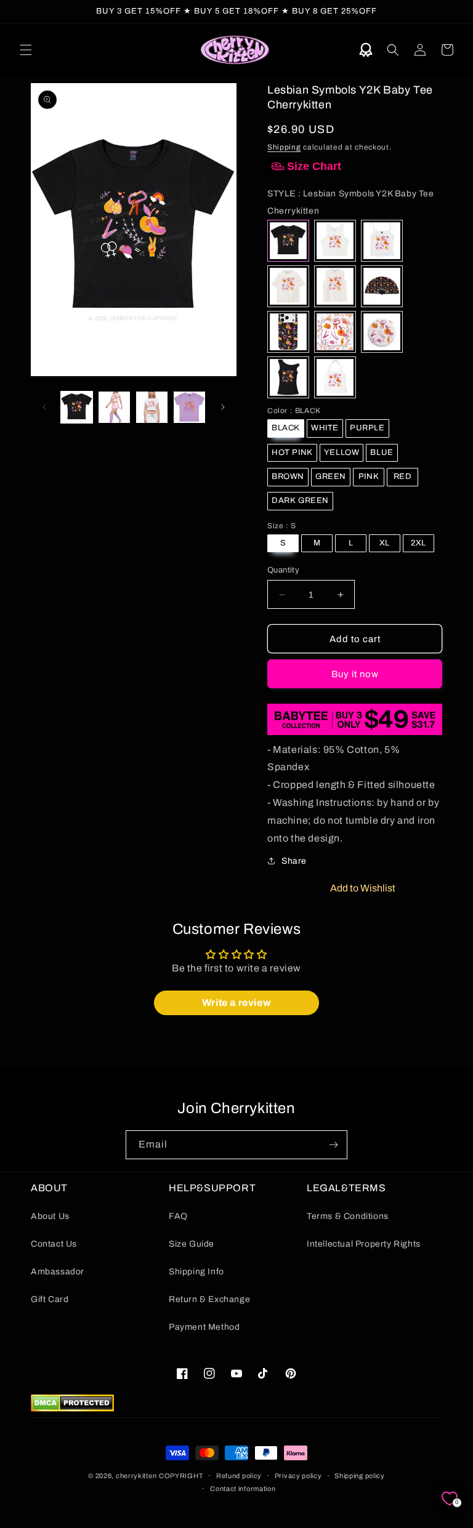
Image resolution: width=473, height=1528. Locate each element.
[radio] (288, 241)
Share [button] (294, 861)
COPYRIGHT (181, 1475)
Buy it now (355, 674)
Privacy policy (298, 1475)
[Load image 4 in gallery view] (189, 407)
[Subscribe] (333, 1144)
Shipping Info (196, 1271)
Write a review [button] (236, 1002)
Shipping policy (359, 1475)
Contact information (242, 1488)
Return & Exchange (209, 1299)
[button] (25, 49)
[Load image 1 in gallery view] (76, 407)
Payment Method (204, 1327)
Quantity (283, 570)
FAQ (178, 1216)
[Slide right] (222, 406)
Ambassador (57, 1271)
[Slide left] (44, 406)
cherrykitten (136, 1475)
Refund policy (239, 1475)
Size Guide (191, 1244)
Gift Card (49, 1299)
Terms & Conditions (348, 1216)
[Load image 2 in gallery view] (114, 407)
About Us (50, 1216)
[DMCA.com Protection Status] (72, 1408)
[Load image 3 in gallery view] (152, 407)
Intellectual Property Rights (364, 1244)
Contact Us (54, 1244)
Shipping (284, 147)
